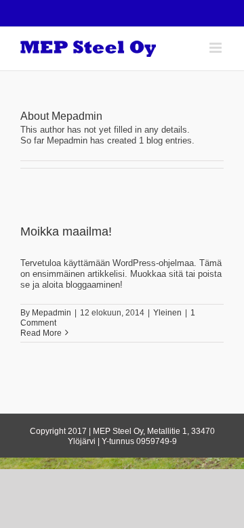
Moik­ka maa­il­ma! (66, 231)
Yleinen (167, 312)
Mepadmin (51, 312)
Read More (41, 333)
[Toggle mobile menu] (216, 48)
